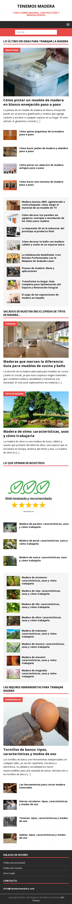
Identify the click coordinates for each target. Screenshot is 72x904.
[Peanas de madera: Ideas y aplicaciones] (13, 272)
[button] (67, 24)
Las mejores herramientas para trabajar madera (33, 689)
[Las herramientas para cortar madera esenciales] (10, 788)
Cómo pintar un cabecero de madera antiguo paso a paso (41, 166)
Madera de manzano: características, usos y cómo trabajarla (39, 633)
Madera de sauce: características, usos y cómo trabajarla (43, 559)
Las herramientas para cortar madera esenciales (42, 786)
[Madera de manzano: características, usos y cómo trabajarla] (13, 634)
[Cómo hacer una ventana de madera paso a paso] (10, 185)
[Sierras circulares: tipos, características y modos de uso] (10, 805)
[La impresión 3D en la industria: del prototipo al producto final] (13, 232)
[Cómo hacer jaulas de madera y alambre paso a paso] (10, 152)
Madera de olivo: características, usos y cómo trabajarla (41, 619)
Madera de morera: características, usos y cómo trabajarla (43, 645)
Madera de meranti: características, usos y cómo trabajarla (39, 660)
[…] (38, 121)
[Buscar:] (36, 32)
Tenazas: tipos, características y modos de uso (43, 819)
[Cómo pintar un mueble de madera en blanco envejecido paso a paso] (36, 72)
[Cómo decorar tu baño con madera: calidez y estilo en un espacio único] (13, 245)
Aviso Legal (9, 873)
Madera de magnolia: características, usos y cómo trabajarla (39, 673)
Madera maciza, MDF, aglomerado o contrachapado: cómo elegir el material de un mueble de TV (43, 204)
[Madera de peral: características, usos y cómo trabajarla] (10, 544)
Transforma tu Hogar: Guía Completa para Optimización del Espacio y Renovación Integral (41, 284)
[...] (60, 382)
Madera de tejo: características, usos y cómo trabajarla (41, 592)
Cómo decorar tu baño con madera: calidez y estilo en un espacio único (43, 243)
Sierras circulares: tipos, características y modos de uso (43, 803)
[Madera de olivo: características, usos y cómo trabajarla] (13, 621)
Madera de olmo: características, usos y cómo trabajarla (36, 433)
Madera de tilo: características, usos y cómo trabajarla (41, 606)
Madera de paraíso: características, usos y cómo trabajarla (44, 525)
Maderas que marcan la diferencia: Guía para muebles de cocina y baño (34, 363)
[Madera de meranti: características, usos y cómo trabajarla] (13, 661)
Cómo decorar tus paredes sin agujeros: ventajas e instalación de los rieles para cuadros (43, 218)
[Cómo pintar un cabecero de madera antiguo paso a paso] (10, 168)
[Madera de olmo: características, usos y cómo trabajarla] (36, 409)
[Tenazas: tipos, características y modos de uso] (10, 822)
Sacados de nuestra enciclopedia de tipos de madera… (34, 313)
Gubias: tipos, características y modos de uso (42, 836)
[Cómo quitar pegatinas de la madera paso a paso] (10, 135)
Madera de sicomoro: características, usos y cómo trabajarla (39, 580)
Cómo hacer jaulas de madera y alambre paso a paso (43, 150)
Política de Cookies (12, 868)
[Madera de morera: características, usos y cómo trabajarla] (13, 647)
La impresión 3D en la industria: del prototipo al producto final (43, 230)
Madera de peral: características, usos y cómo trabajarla (43, 542)
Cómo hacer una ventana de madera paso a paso (41, 183)
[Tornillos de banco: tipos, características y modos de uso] (36, 721)
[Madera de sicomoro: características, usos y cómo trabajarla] (13, 581)
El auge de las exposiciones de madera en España (40, 296)
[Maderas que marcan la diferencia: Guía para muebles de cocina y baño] (36, 339)
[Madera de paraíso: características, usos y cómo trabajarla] (10, 527)
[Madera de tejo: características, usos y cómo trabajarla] (13, 594)
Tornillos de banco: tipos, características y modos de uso (29, 751)
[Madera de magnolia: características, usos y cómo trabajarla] (13, 674)
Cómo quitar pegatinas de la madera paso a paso (41, 133)
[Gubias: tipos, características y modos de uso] (10, 838)
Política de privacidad (14, 862)
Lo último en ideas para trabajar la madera (35, 41)
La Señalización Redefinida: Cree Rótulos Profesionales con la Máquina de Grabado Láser (41, 257)
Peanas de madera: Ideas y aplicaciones (38, 270)
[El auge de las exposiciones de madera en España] (13, 298)
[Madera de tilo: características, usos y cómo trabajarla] (13, 608)
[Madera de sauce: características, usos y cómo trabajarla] (10, 561)
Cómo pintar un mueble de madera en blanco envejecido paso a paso (33, 102)
